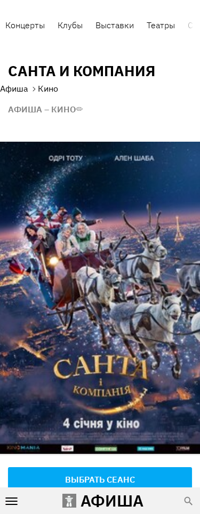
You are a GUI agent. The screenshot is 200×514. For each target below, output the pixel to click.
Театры (161, 25)
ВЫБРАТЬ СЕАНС (100, 479)
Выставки (114, 25)
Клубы (70, 25)
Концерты (25, 25)
